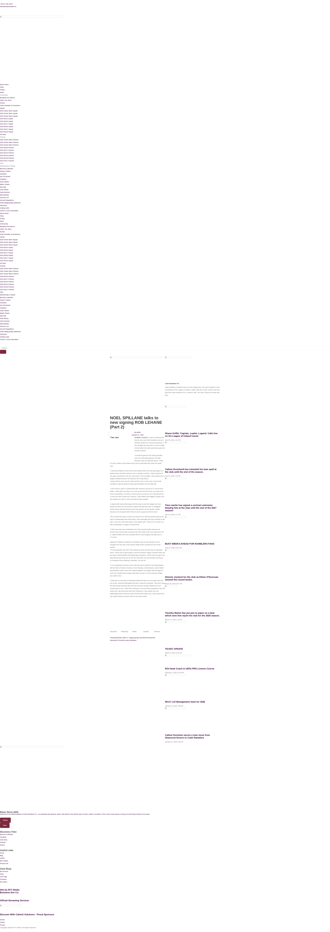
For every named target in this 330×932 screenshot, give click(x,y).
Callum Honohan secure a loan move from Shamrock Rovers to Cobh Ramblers (187, 736)
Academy (3, 179)
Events (2, 103)
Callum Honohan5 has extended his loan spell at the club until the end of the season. (190, 470)
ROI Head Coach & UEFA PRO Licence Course (189, 668)
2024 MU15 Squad (6, 121)
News (2, 92)
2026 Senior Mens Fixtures (9, 140)
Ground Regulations (7, 200)
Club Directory (5, 192)
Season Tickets (5, 171)
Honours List (4, 197)
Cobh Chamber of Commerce (10, 105)
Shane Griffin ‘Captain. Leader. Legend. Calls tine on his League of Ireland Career (191, 434)
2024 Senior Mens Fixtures (9, 145)
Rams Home (4, 84)
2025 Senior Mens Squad (8, 113)
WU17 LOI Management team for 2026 (185, 702)
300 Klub (3, 187)
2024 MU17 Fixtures (7, 150)
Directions (3, 205)
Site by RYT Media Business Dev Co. (10, 891)
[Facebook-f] (2, 10)
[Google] (176, 402)
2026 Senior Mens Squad (8, 111)
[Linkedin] (7, 10)
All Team (3, 134)
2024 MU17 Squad (6, 124)
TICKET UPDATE (174, 649)
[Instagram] (21, 10)
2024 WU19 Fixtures (7, 158)
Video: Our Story (5, 100)
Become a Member (6, 169)
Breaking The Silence (7, 98)
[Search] (3, 352)
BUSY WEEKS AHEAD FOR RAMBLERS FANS (189, 543)
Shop (2, 87)
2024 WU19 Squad (6, 132)
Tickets (2, 90)
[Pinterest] (186, 402)
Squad (2, 108)
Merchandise (4, 195)
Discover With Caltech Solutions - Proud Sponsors (27, 914)
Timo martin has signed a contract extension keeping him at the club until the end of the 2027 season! (190, 508)
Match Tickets (4, 184)
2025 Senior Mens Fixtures (9, 142)
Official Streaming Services (14, 900)
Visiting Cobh (4, 208)
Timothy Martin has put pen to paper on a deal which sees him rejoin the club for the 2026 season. (192, 614)
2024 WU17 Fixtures (7, 161)
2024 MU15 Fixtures (7, 153)
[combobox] (165, 348)
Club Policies (4, 182)
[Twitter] (11, 10)
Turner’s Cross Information (9, 211)
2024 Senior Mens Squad (8, 116)
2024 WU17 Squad (6, 129)
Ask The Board (5, 176)
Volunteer (3, 174)
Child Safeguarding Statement (10, 203)
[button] (115, 631)
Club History (4, 190)
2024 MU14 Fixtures (7, 155)
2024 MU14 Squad (6, 119)
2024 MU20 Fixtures (7, 147)
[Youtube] (16, 10)
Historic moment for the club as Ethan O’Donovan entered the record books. (191, 578)
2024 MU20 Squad (6, 126)
